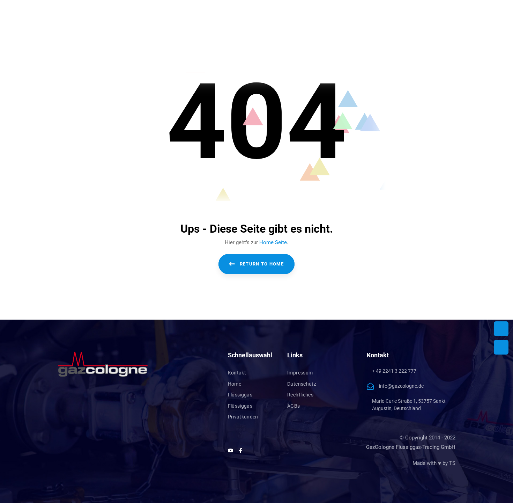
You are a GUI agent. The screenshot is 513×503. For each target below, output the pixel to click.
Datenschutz (301, 384)
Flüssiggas (240, 395)
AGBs (293, 406)
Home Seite (273, 242)
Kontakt (237, 373)
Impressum (300, 373)
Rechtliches (300, 395)
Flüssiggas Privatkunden (243, 411)
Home (234, 384)
